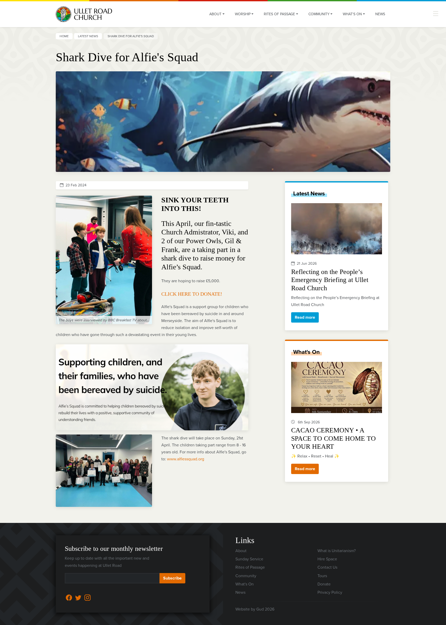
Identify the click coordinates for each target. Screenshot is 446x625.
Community (245, 576)
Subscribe (172, 578)
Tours (322, 576)
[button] (435, 13)
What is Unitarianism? (336, 551)
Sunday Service (249, 559)
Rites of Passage (250, 567)
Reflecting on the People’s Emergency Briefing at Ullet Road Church (329, 280)
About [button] (215, 14)
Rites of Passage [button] (279, 14)
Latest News (88, 36)
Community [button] (319, 14)
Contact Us (327, 567)
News (380, 14)
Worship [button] (243, 14)
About (240, 551)
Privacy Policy (329, 592)
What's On (306, 352)
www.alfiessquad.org (185, 459)
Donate (324, 584)
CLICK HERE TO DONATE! (191, 294)
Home (64, 36)
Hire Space (327, 559)
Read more (305, 317)
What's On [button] (352, 14)
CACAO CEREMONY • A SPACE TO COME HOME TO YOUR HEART (333, 438)
